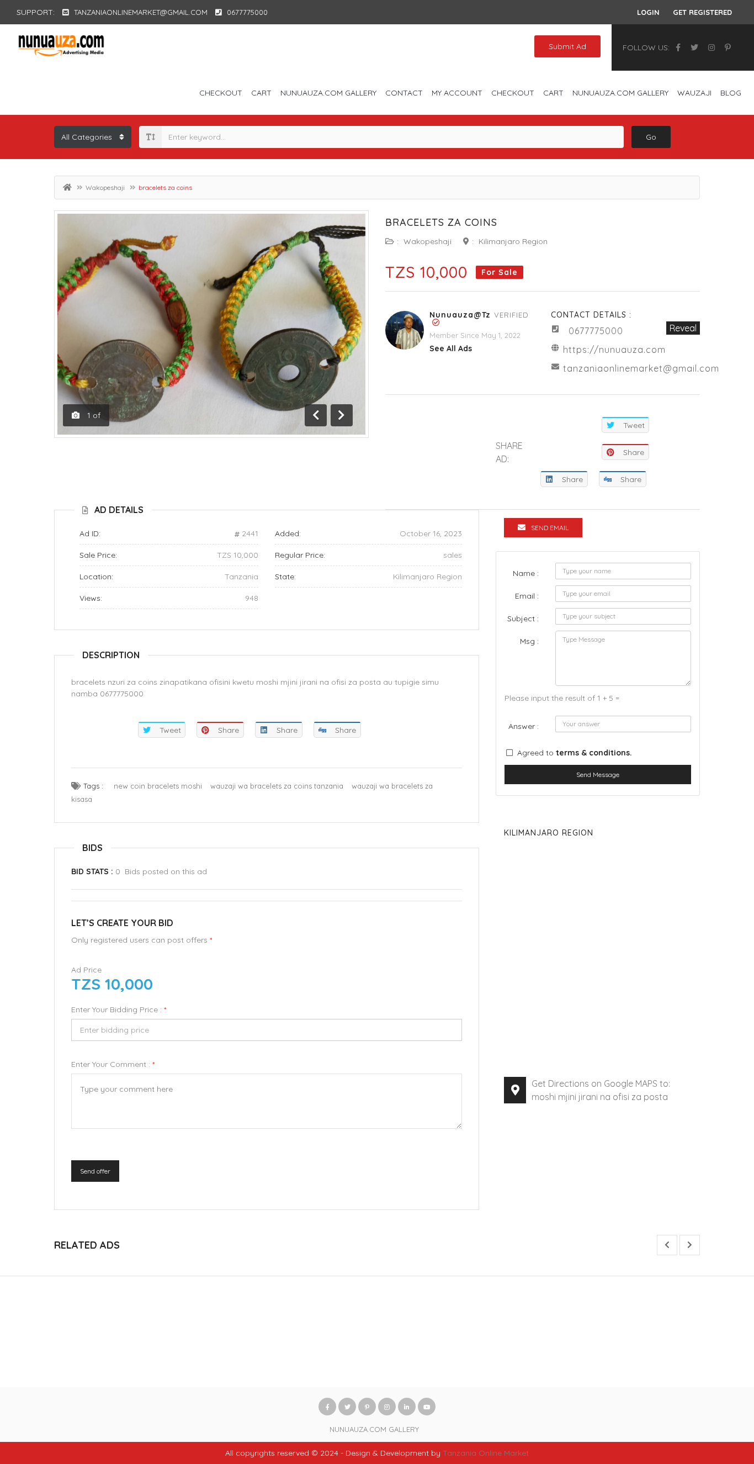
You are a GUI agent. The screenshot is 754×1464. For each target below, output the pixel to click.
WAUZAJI (694, 93)
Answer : (523, 726)
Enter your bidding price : (118, 1009)
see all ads (450, 348)
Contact (404, 93)
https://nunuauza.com (614, 349)
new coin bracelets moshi (158, 785)
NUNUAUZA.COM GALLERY (328, 93)
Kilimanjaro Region (513, 241)
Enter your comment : (113, 1064)
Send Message (597, 774)
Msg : (529, 641)
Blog (730, 93)
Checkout (220, 93)
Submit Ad (567, 46)
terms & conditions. (594, 753)
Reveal (683, 328)
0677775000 (596, 330)
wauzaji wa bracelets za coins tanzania (276, 785)
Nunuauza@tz (460, 315)
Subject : (523, 618)
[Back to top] (718, 1395)
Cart (261, 93)
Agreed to (574, 753)
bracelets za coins (441, 222)
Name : (526, 573)
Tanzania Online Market (486, 1453)
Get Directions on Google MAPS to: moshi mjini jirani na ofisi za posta (601, 1090)
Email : (527, 596)
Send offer (95, 1171)
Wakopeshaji (105, 187)
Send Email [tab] (550, 528)
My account (457, 93)
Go (651, 137)
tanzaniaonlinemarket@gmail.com (641, 368)
